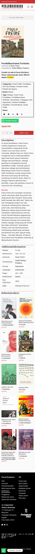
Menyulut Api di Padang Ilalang (6, 322)
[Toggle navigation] (32, 7)
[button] (3, 550)
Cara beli (4, 483)
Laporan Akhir (23, 387)
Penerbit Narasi (16, 105)
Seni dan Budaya (9, 86)
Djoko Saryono (7, 457)
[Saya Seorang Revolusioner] (8, 341)
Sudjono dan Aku (7, 387)
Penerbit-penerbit (7, 486)
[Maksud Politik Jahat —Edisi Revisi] (8, 406)
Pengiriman (5, 494)
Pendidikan (27, 84)
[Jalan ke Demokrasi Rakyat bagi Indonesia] (26, 307)
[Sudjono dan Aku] (8, 374)
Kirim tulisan (23, 483)
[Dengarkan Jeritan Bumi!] (26, 341)
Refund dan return (7, 497)
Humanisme (14, 100)
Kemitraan (22, 491)
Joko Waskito (6, 358)
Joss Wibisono (7, 423)
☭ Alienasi (28, 549)
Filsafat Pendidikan (19, 102)
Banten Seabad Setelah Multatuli (24, 419)
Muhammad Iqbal (8, 325)
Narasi (10, 92)
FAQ (3, 481)
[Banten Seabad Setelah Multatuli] (26, 406)
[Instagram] (7, 524)
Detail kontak (23, 486)
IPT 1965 (22, 389)
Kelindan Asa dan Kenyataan (24, 453)
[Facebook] (8, 114)
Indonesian (19, 270)
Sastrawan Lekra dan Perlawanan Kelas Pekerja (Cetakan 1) (8, 453)
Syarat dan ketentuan (8, 499)
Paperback (19, 266)
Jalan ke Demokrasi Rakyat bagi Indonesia (26, 321)
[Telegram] (17, 114)
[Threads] (21, 114)
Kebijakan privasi (25, 488)
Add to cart (23, 133)
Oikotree (22, 358)
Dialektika (6, 105)
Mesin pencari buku (8, 488)
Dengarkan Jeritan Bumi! (25, 355)
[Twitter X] (13, 114)
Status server (23, 495)
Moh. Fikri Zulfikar (10, 459)
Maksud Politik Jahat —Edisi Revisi (8, 420)
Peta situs (22, 498)
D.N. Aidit (22, 324)
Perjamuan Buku (19, 549)
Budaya (10, 95)
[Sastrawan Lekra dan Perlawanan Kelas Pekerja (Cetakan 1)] (8, 439)
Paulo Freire (15, 66)
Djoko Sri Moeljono (25, 422)
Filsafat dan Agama (10, 89)
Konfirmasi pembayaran (5, 491)
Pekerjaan (22, 493)
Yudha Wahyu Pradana (20, 68)
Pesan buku (23, 481)
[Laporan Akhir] (26, 374)
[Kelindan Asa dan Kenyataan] (26, 439)
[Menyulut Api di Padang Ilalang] (8, 308)
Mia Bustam (6, 389)
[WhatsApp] (4, 114)
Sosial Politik (17, 84)
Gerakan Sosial (22, 86)
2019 (17, 281)
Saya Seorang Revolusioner (5, 355)
